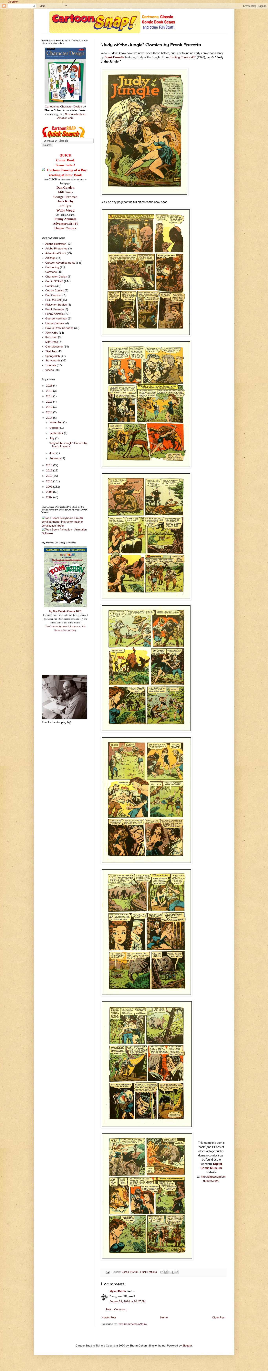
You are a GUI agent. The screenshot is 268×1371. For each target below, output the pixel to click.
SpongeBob (52, 356)
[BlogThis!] (166, 1272)
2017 (49, 401)
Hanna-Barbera (55, 323)
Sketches (51, 351)
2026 (49, 385)
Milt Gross (65, 192)
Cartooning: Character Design (63, 106)
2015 (49, 412)
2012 (49, 470)
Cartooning (52, 267)
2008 (49, 491)
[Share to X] (169, 1272)
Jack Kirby (65, 201)
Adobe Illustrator (55, 243)
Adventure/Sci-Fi (55, 253)
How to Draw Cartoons (59, 327)
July (52, 438)
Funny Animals (54, 313)
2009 (49, 486)
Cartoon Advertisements (60, 262)
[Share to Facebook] (173, 1272)
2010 (49, 481)
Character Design (56, 276)
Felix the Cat (53, 299)
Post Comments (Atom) (132, 1324)
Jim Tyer (65, 206)
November (56, 422)
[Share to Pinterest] (177, 1272)
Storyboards (52, 360)
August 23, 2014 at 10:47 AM (127, 1301)
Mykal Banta (117, 1291)
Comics (50, 285)
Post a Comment (116, 1309)
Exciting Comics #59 (183, 57)
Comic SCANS (130, 1272)
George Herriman (65, 197)
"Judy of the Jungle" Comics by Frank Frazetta (68, 444)
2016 (49, 406)
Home (164, 1317)
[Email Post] (107, 1272)
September (56, 433)
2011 (49, 475)
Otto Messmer (54, 346)
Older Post (218, 1317)
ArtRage (50, 257)
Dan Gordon (65, 187)
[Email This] (162, 1272)
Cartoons (51, 271)
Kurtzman (51, 337)
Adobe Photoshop (56, 248)
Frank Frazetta (114, 57)
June (52, 453)
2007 (49, 497)
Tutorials (50, 365)
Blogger (187, 1345)
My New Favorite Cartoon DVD (65, 611)
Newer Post (109, 1317)
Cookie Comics (54, 290)
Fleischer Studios (56, 304)
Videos (49, 369)
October (54, 427)
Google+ (13, 1)
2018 (49, 396)
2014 (49, 417)
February (55, 458)
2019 (49, 390)
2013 (49, 465)
